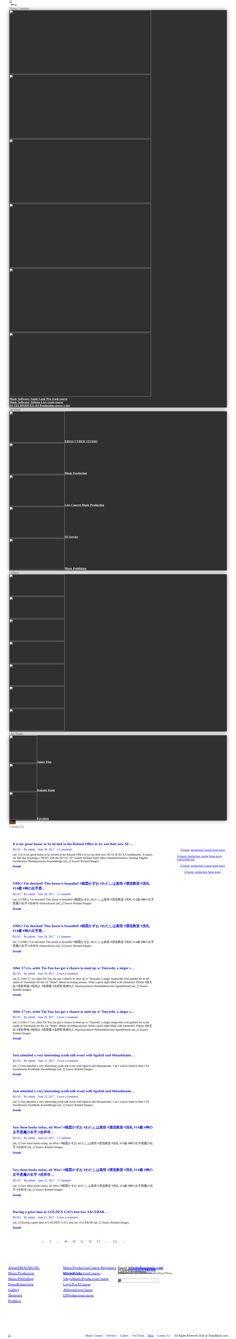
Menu (14, 4)
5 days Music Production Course (86, 1279)
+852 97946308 (144, 1269)
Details (17, 866)
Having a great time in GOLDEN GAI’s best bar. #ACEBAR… (60, 1212)
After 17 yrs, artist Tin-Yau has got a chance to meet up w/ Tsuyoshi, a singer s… (73, 968)
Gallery (13, 1290)
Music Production (21, 1273)
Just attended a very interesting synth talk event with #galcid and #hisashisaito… (74, 1055)
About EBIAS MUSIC (24, 1268)
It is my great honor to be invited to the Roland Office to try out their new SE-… (73, 844)
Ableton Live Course (78, 1290)
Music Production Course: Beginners (89, 1268)
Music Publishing (21, 1279)
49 (65, 1241)
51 (82, 1241)
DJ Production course (78, 1295)
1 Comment (64, 894)
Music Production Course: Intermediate (82, 1273)
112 (115, 1241)
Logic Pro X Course (77, 1284)
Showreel (15, 1295)
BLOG (17, 849)
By (29, 849)
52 (90, 1241)
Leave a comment (67, 973)
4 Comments (64, 849)
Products (14, 1301)
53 (98, 1241)
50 (73, 1241)
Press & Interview (21, 1284)
